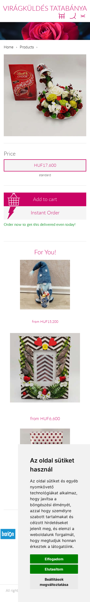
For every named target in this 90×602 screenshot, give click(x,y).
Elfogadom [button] (54, 559)
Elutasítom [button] (54, 569)
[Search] (73, 16)
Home (9, 46)
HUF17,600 (45, 165)
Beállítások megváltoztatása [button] (54, 582)
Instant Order (45, 212)
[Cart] (62, 16)
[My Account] (83, 16)
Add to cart (45, 199)
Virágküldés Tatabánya (45, 8)
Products (27, 46)
